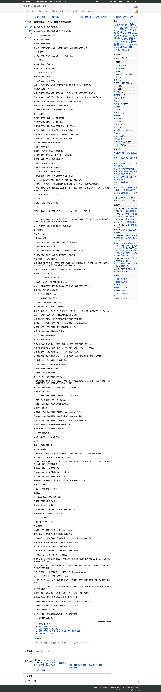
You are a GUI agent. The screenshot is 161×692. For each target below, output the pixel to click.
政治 (127, 36)
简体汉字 (122, 17)
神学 (94, 11)
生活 (82, 11)
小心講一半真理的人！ (47, 633)
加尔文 (118, 27)
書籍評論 (117, 113)
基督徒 (130, 30)
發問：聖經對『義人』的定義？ (50, 629)
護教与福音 (28, 27)
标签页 (121, 2)
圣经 (39, 11)
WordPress (119, 690)
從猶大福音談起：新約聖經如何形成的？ (94, 17)
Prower (135, 690)
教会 (61, 11)
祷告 (133, 41)
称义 (124, 45)
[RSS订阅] (136, 11)
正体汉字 (129, 17)
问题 (131, 47)
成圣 (117, 35)
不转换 (116, 17)
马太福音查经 (119, 145)
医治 (121, 27)
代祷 (115, 25)
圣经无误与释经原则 (121, 83)
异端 (30, 33)
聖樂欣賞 (117, 133)
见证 (117, 48)
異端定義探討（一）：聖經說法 (48, 17)
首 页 (26, 11)
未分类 (74, 11)
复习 (45, 11)
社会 (88, 11)
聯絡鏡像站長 (131, 2)
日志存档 (113, 2)
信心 (124, 24)
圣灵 (118, 30)
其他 (33, 11)
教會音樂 (117, 107)
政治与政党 (118, 98)
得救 (129, 33)
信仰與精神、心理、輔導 (123, 74)
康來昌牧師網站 (119, 290)
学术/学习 (53, 11)
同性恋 (126, 27)
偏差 (131, 24)
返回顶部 (138, 686)
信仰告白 (99, 2)
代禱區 (116, 71)
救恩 (131, 36)
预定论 (126, 50)
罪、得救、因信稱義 (121, 130)
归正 (124, 33)
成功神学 (134, 33)
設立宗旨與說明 (119, 136)
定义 (30, 31)
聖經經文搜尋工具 (120, 299)
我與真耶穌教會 (44, 624)
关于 (106, 2)
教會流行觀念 (119, 104)
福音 (116, 44)
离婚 (121, 45)
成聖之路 (117, 95)
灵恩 (131, 38)
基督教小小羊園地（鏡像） (36, 6)
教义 (135, 36)
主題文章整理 (119, 68)
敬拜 (122, 39)
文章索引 (117, 58)
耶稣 (131, 45)
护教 (122, 36)
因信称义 (132, 27)
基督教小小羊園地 (120, 287)
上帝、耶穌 (118, 65)
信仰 (119, 24)
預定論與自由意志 (120, 142)
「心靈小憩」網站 (120, 279)
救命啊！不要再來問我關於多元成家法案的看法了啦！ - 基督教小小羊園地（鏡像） (125, 245)
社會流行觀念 (119, 124)
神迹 (129, 42)
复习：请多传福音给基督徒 (124, 169)
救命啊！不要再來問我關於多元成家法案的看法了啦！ (125, 238)
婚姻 (119, 33)
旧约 (126, 39)
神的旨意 (124, 42)
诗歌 (125, 48)
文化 (68, 11)
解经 (122, 47)
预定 (119, 50)
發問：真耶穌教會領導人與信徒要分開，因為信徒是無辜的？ (61, 631)
